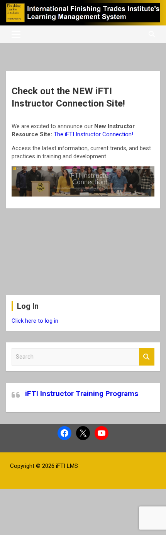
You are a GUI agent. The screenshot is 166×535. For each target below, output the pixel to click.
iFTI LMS (67, 465)
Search (146, 357)
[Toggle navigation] (16, 34)
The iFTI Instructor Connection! (93, 134)
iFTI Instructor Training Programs (81, 393)
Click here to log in (35, 320)
